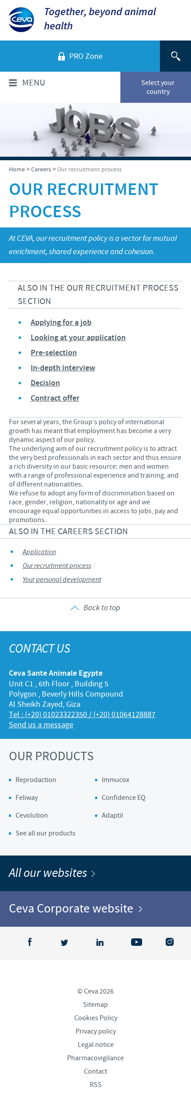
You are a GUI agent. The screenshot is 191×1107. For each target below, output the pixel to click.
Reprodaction (36, 779)
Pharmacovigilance (95, 1058)
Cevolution (32, 815)
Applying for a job (61, 322)
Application (39, 552)
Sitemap (95, 1004)
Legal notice (96, 1044)
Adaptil (112, 815)
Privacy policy (96, 1031)
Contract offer (55, 398)
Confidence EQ (124, 797)
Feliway (27, 797)
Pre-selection (54, 353)
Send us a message (41, 725)
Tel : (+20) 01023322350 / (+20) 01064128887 (82, 715)
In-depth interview (63, 368)
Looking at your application (78, 338)
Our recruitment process (57, 566)
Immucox (115, 779)
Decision (45, 383)
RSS (96, 1084)
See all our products (46, 833)
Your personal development (62, 579)
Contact (95, 1071)
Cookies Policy (95, 1018)
